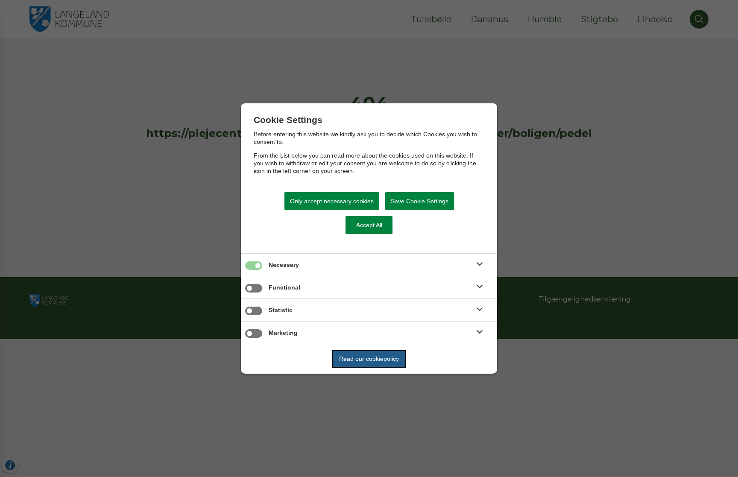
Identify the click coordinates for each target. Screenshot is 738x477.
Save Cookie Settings (419, 201)
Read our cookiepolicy (369, 358)
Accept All (369, 225)
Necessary (284, 264)
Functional (284, 287)
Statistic (281, 310)
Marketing (283, 332)
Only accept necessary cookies (332, 201)
